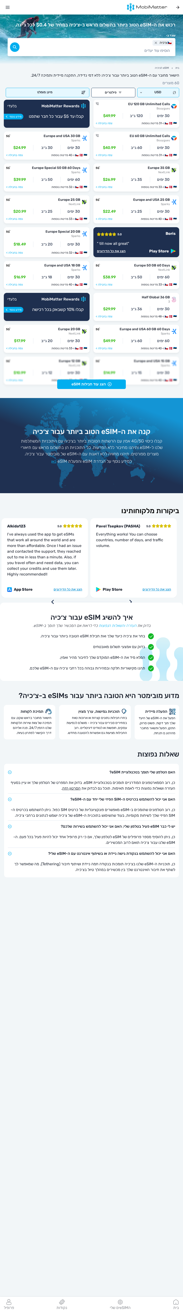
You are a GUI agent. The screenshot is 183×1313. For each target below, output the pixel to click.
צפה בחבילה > (104, 123)
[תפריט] (7, 7)
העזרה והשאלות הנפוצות (118, 625)
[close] (155, 42)
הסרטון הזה (71, 788)
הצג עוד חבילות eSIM (88, 384)
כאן (53, 461)
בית (177, 67)
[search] (15, 47)
